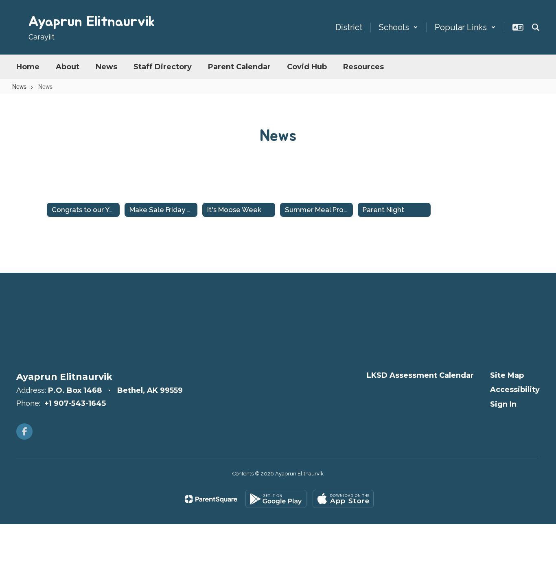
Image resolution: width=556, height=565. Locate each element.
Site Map (507, 375)
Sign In (503, 404)
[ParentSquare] (211, 499)
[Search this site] (536, 27)
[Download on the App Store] (343, 499)
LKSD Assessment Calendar (420, 375)
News (19, 86)
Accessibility (515, 389)
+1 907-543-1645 (75, 403)
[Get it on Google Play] (275, 499)
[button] (398, 27)
